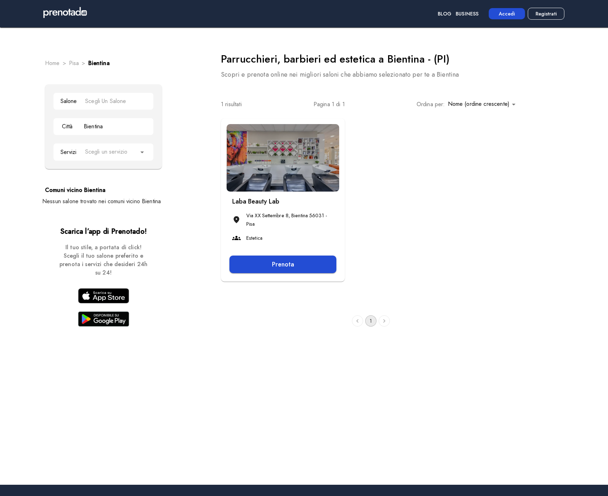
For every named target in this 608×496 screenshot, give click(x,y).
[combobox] (115, 101)
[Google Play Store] (103, 320)
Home (52, 63)
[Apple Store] (103, 297)
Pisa (74, 63)
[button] (483, 104)
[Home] (65, 13)
